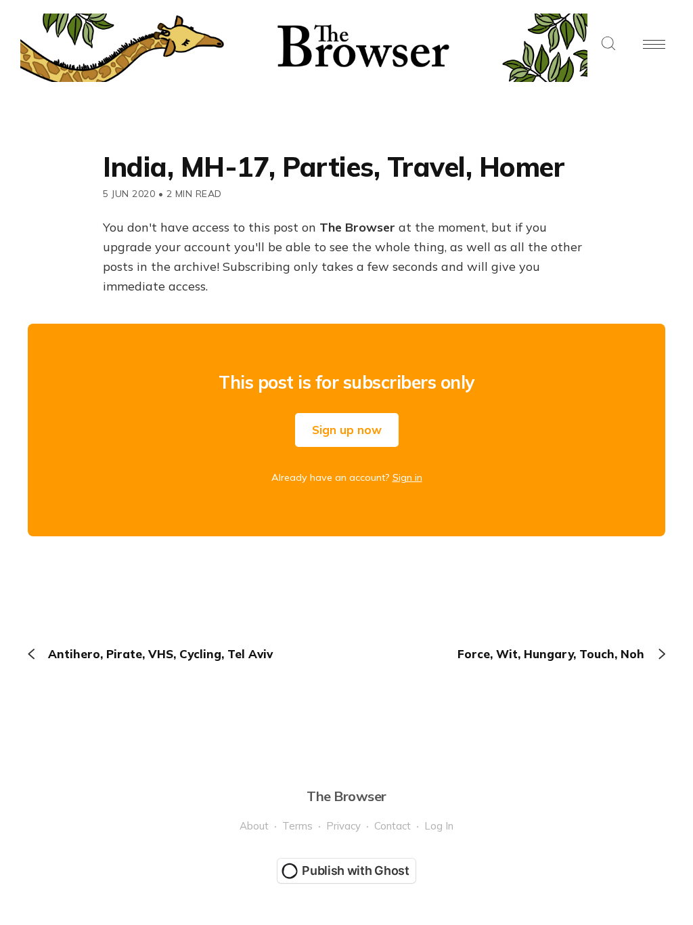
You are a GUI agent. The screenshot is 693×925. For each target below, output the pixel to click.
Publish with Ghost (355, 870)
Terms (297, 825)
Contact (392, 825)
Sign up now (347, 430)
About (254, 825)
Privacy (343, 825)
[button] (608, 44)
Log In (438, 825)
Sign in (407, 477)
